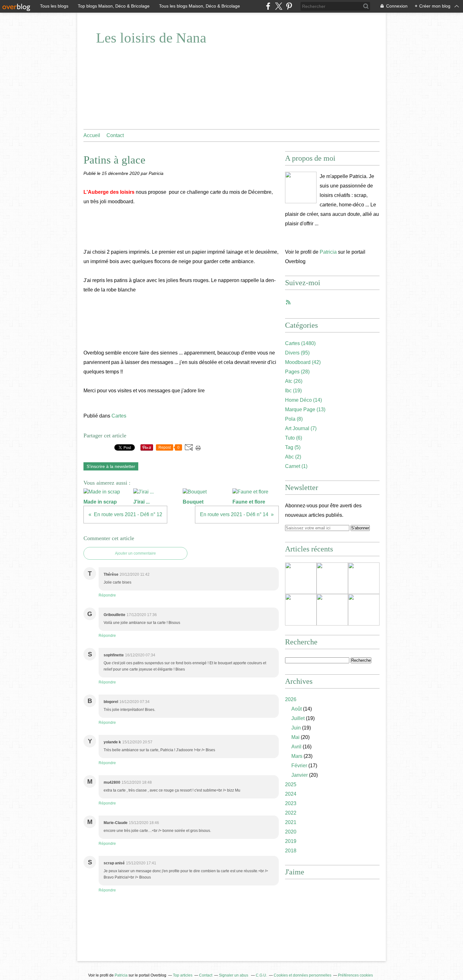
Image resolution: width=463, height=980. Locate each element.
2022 (290, 813)
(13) (305, 409)
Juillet (298, 718)
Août (296, 709)
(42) (303, 362)
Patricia (328, 252)
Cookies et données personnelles (302, 975)
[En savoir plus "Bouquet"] (301, 609)
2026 (290, 699)
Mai (295, 737)
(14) (303, 400)
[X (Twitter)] (279, 6)
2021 (290, 822)
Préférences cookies (355, 975)
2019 (290, 841)
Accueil (91, 135)
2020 (290, 831)
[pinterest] (289, 6)
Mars (296, 756)
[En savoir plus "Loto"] (364, 578)
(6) (293, 438)
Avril (296, 746)
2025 (290, 784)
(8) (294, 419)
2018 (290, 850)
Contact (115, 135)
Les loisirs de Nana (151, 38)
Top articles (182, 975)
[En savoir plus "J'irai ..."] (332, 578)
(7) (301, 428)
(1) (296, 466)
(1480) (300, 343)
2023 (290, 803)
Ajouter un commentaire (135, 553)
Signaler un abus (234, 975)
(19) (293, 390)
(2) (293, 456)
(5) (292, 447)
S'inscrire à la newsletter (111, 466)
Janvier (299, 775)
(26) (293, 381)
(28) (297, 371)
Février (299, 765)
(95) (297, 352)
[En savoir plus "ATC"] (332, 609)
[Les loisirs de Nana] (301, 187)
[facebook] (268, 6)
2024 (290, 794)
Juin (296, 727)
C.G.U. (261, 975)
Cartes (118, 415)
